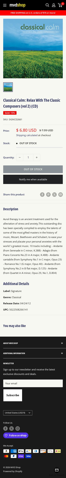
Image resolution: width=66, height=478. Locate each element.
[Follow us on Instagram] (17, 428)
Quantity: (8, 157)
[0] (60, 5)
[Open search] (47, 5)
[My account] (53, 5)
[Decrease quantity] (19, 157)
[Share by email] (60, 194)
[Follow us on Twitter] (11, 428)
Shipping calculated (26, 135)
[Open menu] (4, 5)
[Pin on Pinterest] (48, 194)
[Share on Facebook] (42, 194)
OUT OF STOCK (33, 169)
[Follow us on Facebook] (5, 428)
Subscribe (12, 395)
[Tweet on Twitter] (54, 194)
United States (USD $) (15, 412)
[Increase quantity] (36, 157)
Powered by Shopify (12, 471)
